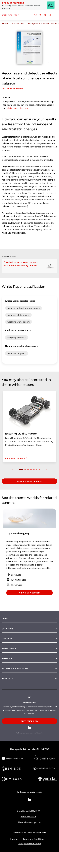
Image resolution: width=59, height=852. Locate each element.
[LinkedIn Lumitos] (29, 799)
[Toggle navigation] (55, 15)
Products (7, 639)
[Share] (40, 15)
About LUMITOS (28, 816)
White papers (9, 649)
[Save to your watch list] (50, 15)
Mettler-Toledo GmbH (12, 88)
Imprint (14, 839)
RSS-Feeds (7, 678)
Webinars (7, 658)
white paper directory (17, 108)
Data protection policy (29, 843)
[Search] (36, 15)
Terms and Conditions (33, 839)
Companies (7, 629)
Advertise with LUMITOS (28, 811)
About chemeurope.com (29, 822)
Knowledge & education (15, 668)
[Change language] (45, 15)
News (5, 619)
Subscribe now (29, 721)
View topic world (29, 592)
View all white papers (29, 481)
